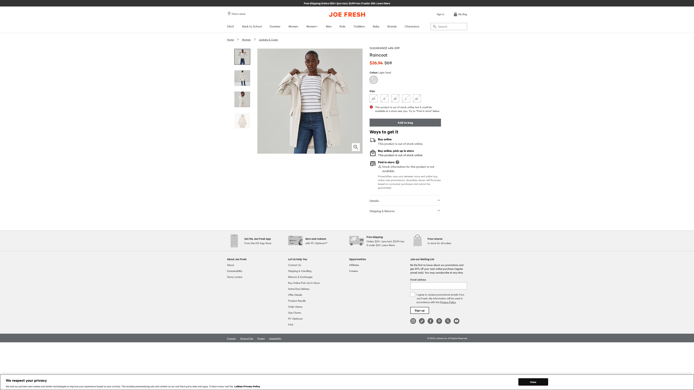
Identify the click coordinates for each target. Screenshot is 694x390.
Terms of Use (246, 338)
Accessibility (275, 338)
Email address (418, 279)
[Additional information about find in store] (397, 162)
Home (230, 39)
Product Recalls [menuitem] (297, 300)
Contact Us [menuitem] (294, 265)
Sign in (440, 14)
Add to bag (405, 122)
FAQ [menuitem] (290, 324)
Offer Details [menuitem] (295, 294)
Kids (342, 26)
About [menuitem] (230, 265)
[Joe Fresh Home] (347, 14)
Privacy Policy (448, 302)
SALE (230, 26)
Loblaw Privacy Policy (247, 386)
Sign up (420, 310)
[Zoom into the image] (356, 147)
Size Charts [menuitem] (294, 312)
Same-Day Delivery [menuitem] (298, 289)
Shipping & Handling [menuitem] (299, 271)
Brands (392, 26)
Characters (412, 26)
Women (293, 26)
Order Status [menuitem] (295, 306)
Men (329, 26)
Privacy (261, 338)
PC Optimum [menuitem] (295, 318)
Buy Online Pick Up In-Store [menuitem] (304, 283)
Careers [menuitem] (353, 271)
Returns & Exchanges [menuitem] (300, 277)
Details (374, 201)
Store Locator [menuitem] (235, 277)
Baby (376, 26)
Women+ (312, 26)
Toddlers (359, 26)
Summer (275, 26)
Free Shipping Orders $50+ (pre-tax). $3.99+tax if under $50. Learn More (347, 3)
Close (533, 382)
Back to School (252, 26)
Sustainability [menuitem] (234, 271)
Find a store (238, 14)
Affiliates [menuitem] (354, 265)
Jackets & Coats (268, 39)
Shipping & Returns (382, 211)
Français (231, 338)
